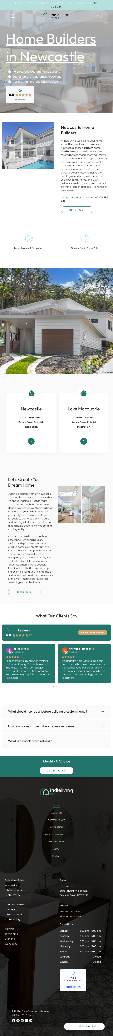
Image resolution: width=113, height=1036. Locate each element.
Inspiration (31, 427)
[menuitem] (56, 807)
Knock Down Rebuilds (31, 422)
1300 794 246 (67, 886)
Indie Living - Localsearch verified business (73, 980)
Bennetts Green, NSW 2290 (74, 895)
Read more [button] (12, 678)
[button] (13, 16)
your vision (29, 511)
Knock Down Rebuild (84, 422)
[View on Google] (9, 650)
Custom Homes (31, 417)
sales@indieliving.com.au (74, 891)
